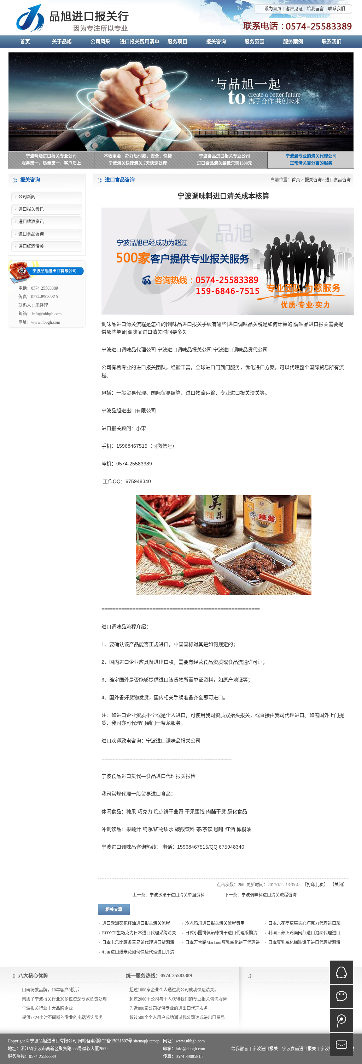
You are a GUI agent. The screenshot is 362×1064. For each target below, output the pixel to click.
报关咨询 (313, 179)
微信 (341, 996)
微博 (341, 1020)
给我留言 (315, 8)
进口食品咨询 (338, 179)
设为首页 (272, 8)
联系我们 (336, 8)
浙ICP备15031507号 (114, 1040)
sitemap (139, 1040)
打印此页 (315, 884)
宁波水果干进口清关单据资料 (177, 895)
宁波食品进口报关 (299, 1048)
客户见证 (294, 8)
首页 (296, 179)
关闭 (338, 884)
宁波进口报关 (265, 1048)
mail (341, 1044)
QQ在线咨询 (341, 972)
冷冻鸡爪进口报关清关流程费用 (215, 923)
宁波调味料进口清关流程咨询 (269, 895)
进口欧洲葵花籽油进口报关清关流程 (136, 923)
